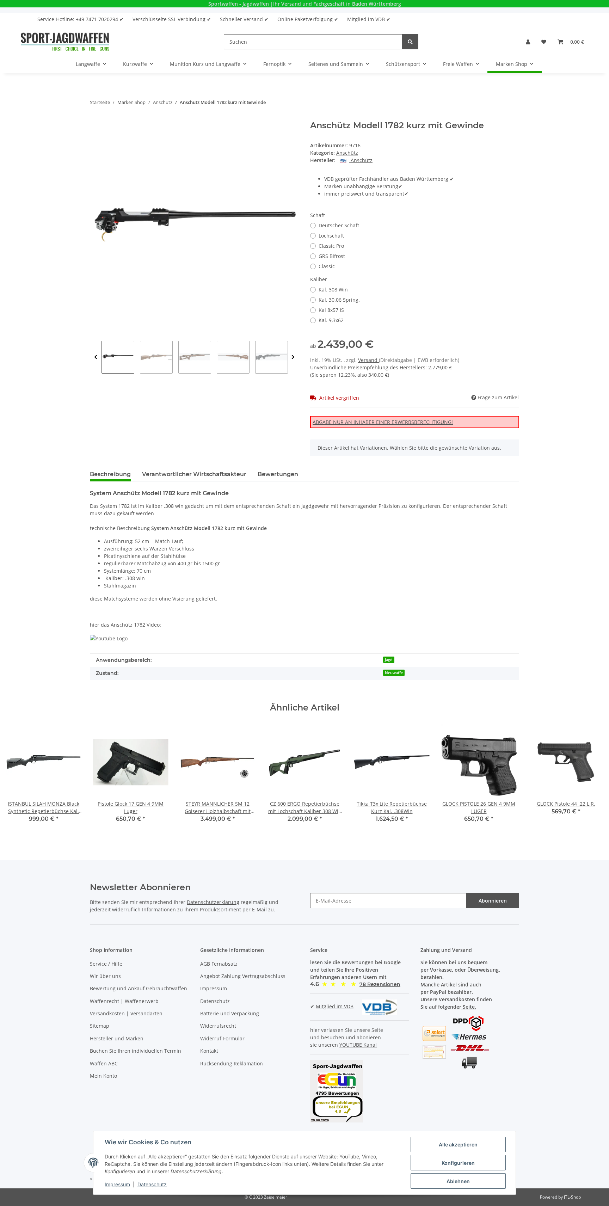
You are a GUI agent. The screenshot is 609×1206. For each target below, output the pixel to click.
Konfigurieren (458, 1163)
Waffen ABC (104, 1063)
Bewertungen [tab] (278, 474)
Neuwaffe (394, 672)
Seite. (468, 1006)
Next (293, 357)
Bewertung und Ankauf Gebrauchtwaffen (138, 988)
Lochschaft (331, 235)
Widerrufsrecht (218, 1025)
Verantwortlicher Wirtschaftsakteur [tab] (194, 474)
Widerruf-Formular (222, 1038)
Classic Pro (331, 245)
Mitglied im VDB (334, 1006)
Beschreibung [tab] (110, 474)
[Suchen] (410, 41)
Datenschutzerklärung (213, 902)
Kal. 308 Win (333, 289)
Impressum (213, 988)
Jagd (389, 659)
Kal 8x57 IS (331, 310)
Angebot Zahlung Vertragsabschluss (242, 976)
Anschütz (347, 152)
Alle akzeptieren (458, 1144)
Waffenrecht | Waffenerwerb (124, 1001)
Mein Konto (103, 1075)
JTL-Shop (572, 1197)
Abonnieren (493, 900)
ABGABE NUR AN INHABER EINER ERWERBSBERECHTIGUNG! (383, 422)
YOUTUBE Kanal (358, 1044)
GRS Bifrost (332, 256)
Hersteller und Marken (116, 1038)
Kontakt (209, 1050)
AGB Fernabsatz (219, 963)
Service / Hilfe (106, 963)
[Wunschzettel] (544, 42)
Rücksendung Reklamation (231, 1063)
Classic (327, 266)
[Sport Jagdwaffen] (65, 42)
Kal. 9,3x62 (331, 320)
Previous (96, 357)
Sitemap (99, 1025)
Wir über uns (105, 976)
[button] (528, 42)
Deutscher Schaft (339, 225)
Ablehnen (458, 1181)
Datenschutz (215, 1001)
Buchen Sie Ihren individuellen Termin (135, 1050)
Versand (368, 360)
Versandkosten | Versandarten (126, 1013)
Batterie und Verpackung (229, 1013)
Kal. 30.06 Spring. (339, 299)
